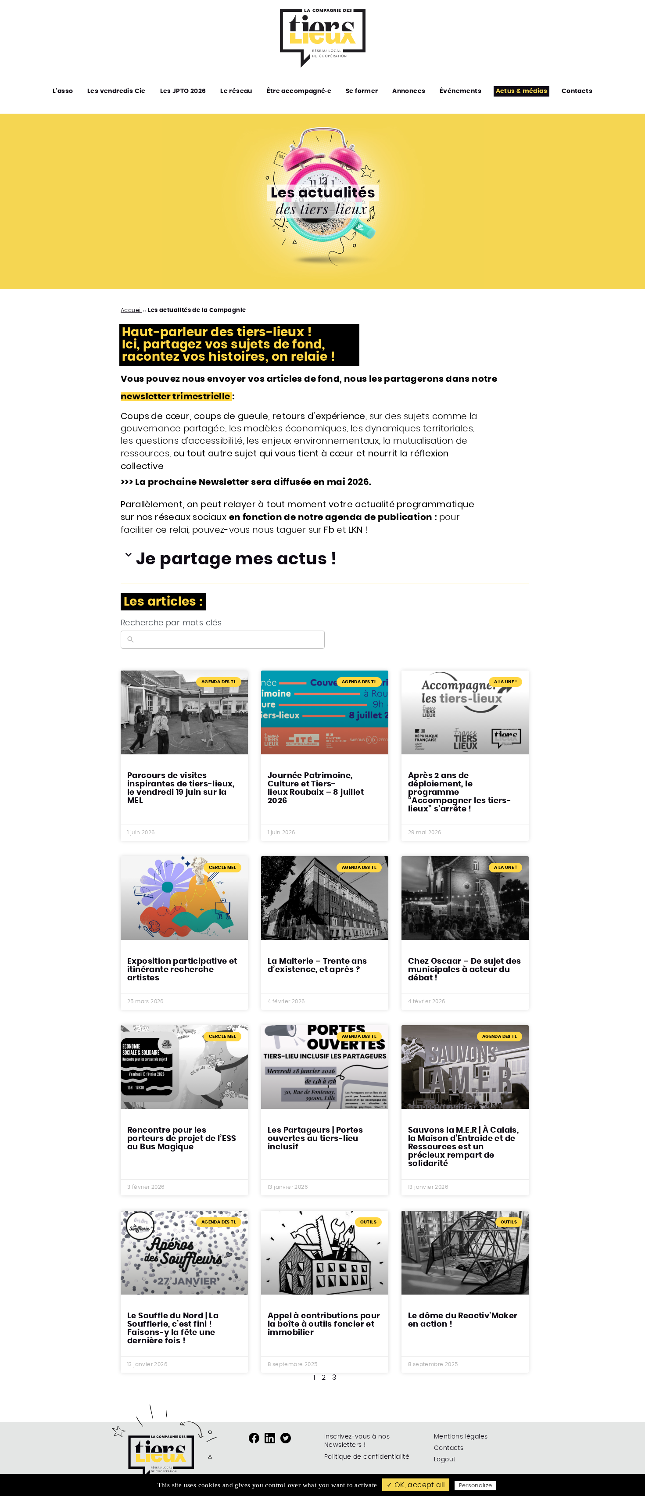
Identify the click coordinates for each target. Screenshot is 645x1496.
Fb (329, 530)
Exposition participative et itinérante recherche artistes (182, 970)
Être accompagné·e (299, 91)
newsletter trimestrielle (176, 396)
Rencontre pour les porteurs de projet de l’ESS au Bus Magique (181, 1138)
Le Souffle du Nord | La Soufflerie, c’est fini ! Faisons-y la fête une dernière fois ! (173, 1328)
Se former (362, 91)
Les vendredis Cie (116, 91)
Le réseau (236, 91)
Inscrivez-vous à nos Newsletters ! (357, 1441)
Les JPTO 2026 (183, 91)
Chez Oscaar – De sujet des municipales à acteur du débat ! (464, 970)
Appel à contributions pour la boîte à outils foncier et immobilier (324, 1324)
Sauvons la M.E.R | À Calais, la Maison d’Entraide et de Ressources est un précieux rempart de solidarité (463, 1147)
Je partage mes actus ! (236, 559)
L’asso (63, 91)
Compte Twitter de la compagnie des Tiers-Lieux (285, 1438)
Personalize (475, 1486)
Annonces (408, 91)
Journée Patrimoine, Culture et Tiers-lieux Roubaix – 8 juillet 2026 (316, 788)
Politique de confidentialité (366, 1457)
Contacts (577, 91)
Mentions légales (460, 1437)
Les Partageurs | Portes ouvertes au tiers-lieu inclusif (315, 1138)
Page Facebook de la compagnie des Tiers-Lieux (254, 1438)
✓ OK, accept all (416, 1485)
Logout (444, 1460)
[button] (322, 559)
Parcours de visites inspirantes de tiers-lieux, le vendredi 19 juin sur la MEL (181, 788)
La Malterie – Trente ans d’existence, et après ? (317, 966)
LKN (355, 530)
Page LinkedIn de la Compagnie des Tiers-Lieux (270, 1438)
